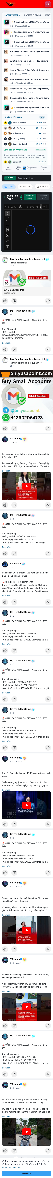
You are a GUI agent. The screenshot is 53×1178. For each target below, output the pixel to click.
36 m (12, 366)
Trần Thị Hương (19, 123)
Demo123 (17, 162)
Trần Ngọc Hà (18, 133)
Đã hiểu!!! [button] (26, 1173)
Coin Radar (16, 563)
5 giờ (12, 713)
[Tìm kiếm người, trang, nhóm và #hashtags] (48, 4)
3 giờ (12, 616)
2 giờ (12, 519)
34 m (12, 315)
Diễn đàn (19, 168)
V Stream (15, 438)
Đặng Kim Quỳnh (20, 144)
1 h (11, 443)
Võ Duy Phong (19, 139)
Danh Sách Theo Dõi (43, 197)
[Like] (26, 301)
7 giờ (12, 1039)
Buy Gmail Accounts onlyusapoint (27, 259)
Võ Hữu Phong (19, 128)
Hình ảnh (44, 186)
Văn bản (26, 186)
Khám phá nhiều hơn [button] (11, 1167)
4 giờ (12, 664)
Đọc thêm (6, 343)
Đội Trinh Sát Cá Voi (20, 311)
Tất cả (10, 186)
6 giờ (12, 838)
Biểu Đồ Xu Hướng (30, 197)
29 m (12, 266)
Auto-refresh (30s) (32, 168)
